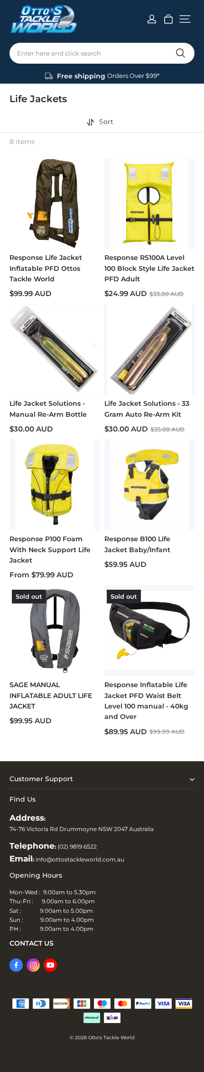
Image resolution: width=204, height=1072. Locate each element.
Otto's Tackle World (111, 1037)
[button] (185, 19)
